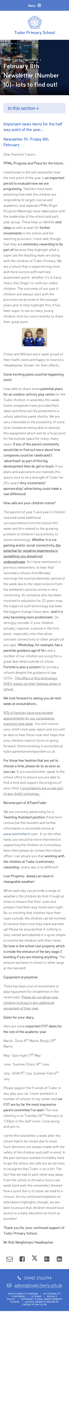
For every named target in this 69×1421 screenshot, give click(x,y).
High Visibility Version (23, 1293)
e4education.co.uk (34, 1304)
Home (6, 59)
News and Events (26, 59)
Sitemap (36, 1296)
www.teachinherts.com (20, 834)
